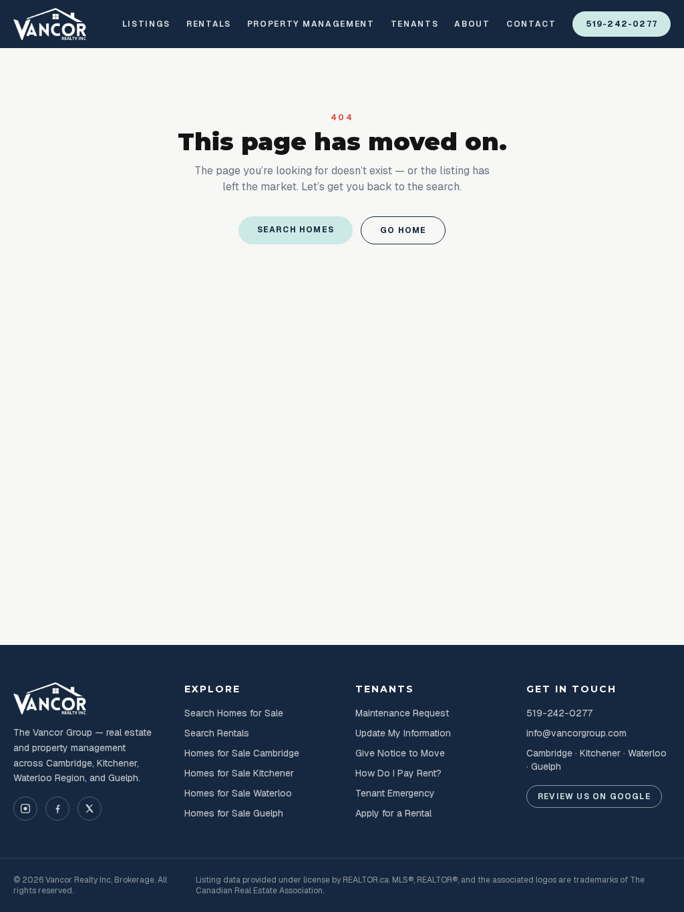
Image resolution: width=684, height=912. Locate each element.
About (472, 24)
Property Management (311, 24)
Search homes (295, 229)
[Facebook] (57, 808)
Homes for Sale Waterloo (238, 793)
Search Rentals (216, 733)
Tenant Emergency (395, 793)
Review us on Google (594, 796)
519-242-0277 (621, 24)
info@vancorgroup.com (576, 733)
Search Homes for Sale (233, 713)
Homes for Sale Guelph (233, 813)
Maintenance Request (402, 713)
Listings (146, 24)
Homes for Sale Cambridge (241, 753)
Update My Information (403, 733)
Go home (403, 230)
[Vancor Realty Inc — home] (50, 24)
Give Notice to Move (400, 753)
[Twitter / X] (89, 808)
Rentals (208, 24)
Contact (531, 24)
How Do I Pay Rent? (398, 773)
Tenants (415, 24)
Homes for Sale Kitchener (239, 773)
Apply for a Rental (393, 813)
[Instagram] (25, 808)
